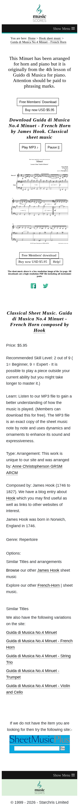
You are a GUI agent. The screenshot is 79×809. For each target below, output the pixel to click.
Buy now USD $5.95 (39, 110)
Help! (57, 261)
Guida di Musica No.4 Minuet (31, 632)
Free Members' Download (37, 102)
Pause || (53, 147)
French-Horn (49, 585)
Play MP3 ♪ (30, 147)
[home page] (39, 13)
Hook (39, 330)
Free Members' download (39, 255)
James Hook (48, 570)
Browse (12, 570)
